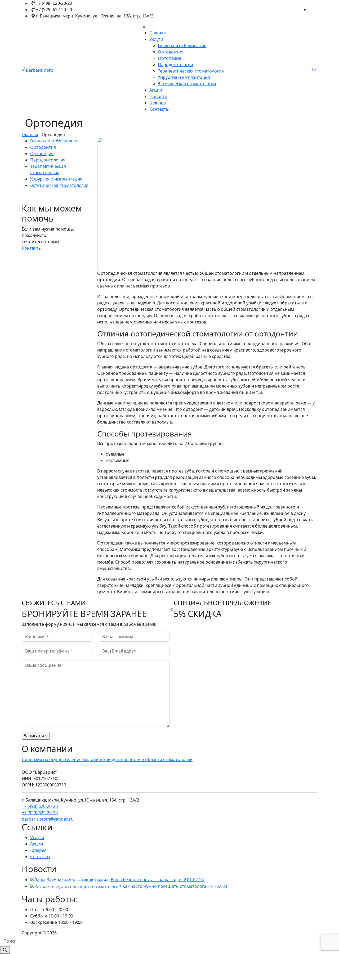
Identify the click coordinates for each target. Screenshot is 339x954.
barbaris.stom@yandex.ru (48, 819)
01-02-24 (195, 880)
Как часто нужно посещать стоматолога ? (165, 886)
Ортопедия (169, 58)
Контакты (159, 109)
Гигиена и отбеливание (182, 45)
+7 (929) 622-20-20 (40, 813)
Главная (157, 33)
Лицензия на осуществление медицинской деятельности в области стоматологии (107, 759)
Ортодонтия (171, 52)
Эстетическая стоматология (187, 84)
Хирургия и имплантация (184, 77)
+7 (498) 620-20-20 (40, 806)
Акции (155, 90)
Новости (158, 96)
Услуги (156, 39)
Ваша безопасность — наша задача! (148, 880)
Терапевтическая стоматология (191, 71)
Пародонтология (175, 65)
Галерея (157, 103)
